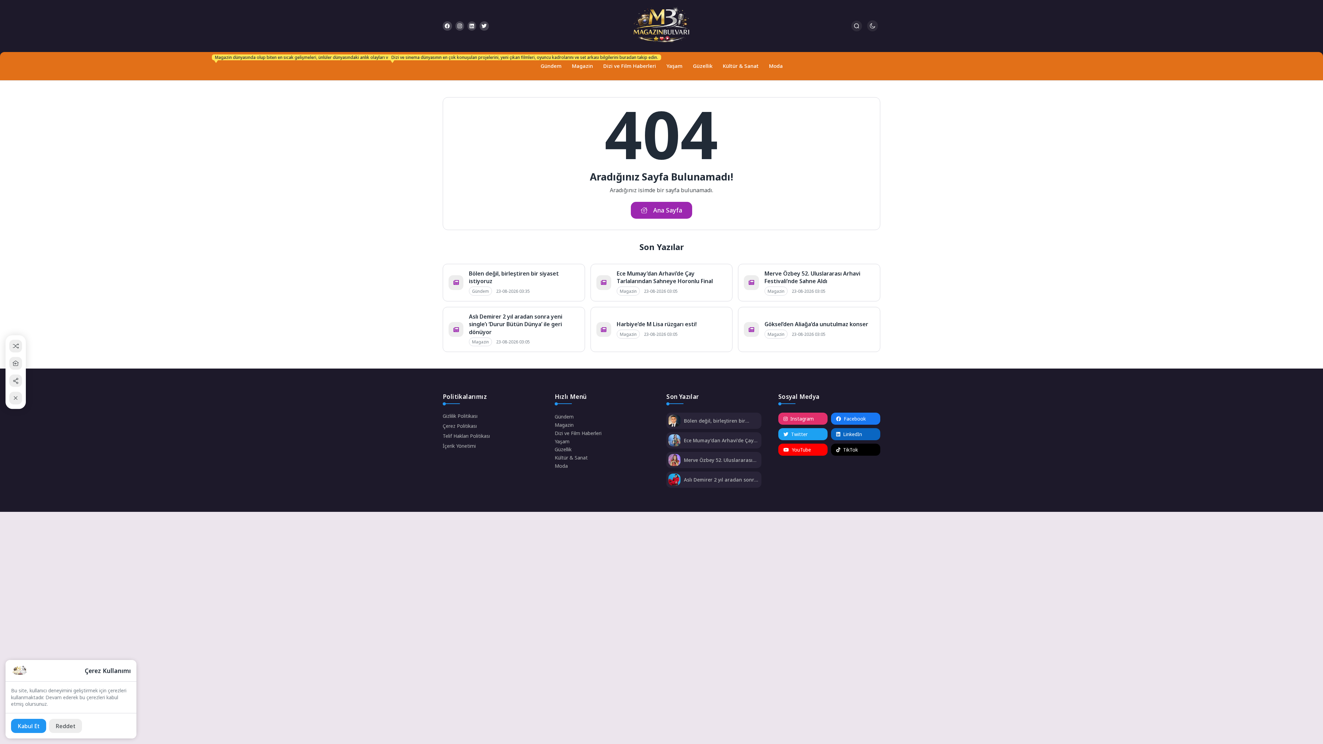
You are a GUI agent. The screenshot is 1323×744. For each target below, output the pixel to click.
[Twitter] (484, 26)
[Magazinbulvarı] (661, 26)
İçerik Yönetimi (459, 446)
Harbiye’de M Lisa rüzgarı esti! (657, 324)
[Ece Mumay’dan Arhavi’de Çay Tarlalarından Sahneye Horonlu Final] (674, 441)
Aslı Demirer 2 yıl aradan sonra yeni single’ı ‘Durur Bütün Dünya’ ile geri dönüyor (515, 324)
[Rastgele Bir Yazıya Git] (15, 346)
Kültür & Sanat (741, 65)
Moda (776, 65)
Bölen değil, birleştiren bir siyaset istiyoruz (714, 420)
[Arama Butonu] (856, 26)
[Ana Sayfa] (15, 363)
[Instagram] (459, 26)
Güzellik (702, 65)
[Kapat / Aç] (15, 398)
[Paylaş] (15, 380)
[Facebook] (447, 26)
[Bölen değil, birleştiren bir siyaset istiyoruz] (674, 421)
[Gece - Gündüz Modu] (872, 29)
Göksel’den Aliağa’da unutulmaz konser (816, 324)
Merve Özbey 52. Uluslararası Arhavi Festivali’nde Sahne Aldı (812, 277)
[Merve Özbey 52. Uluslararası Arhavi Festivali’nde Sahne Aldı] (674, 460)
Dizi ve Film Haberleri (628, 62)
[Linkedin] (472, 26)
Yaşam (674, 65)
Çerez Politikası (460, 426)
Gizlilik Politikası (460, 416)
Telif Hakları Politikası (466, 436)
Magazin (582, 65)
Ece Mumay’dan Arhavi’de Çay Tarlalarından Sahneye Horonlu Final (665, 277)
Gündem (549, 62)
